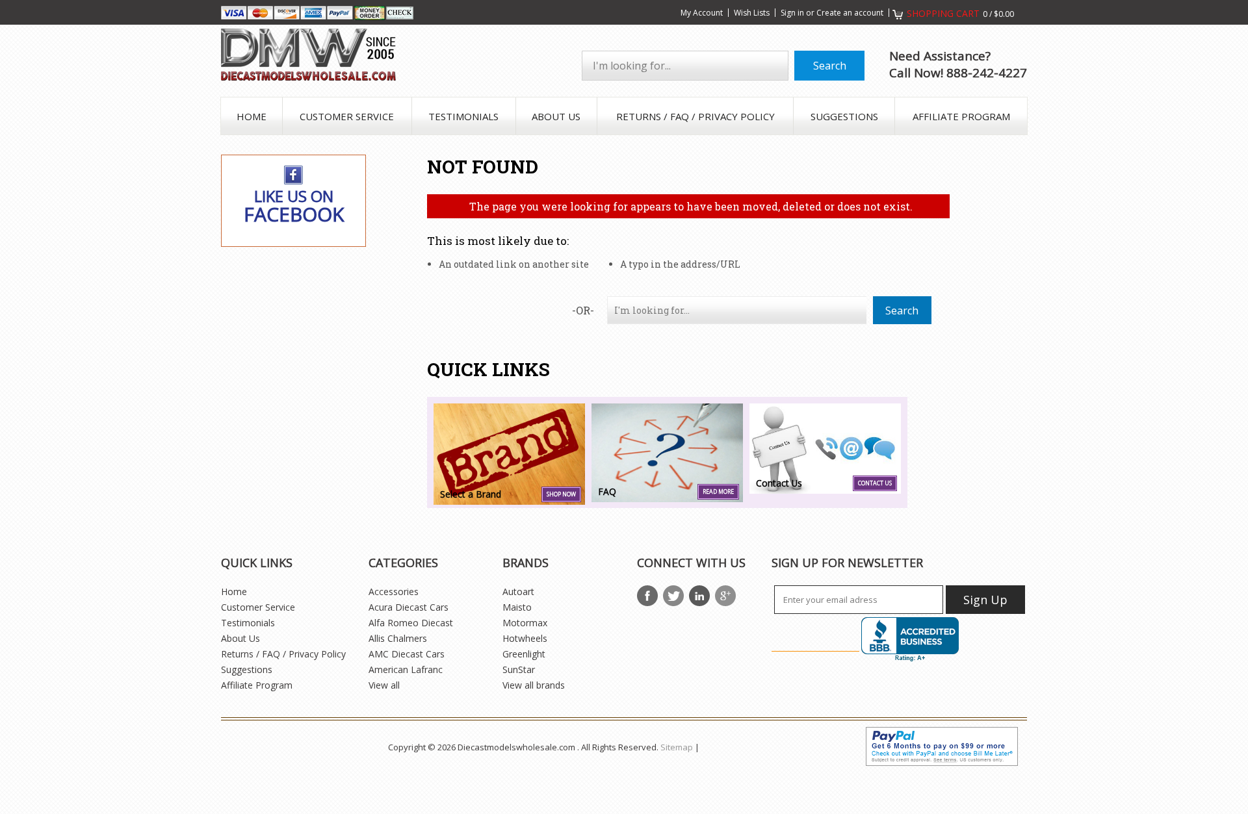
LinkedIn (699, 595)
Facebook (647, 595)
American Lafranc (406, 669)
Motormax (524, 623)
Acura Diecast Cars (408, 607)
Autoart (518, 591)
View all (384, 685)
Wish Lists (752, 12)
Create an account (849, 12)
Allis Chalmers (398, 638)
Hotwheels (524, 638)
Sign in (792, 12)
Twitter (673, 595)
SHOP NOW (561, 494)
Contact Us (875, 483)
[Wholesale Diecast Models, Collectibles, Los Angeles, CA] (910, 639)
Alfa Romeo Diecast (411, 623)
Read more (718, 492)
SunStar (518, 669)
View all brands (533, 685)
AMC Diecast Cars (407, 654)
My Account (702, 12)
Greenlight (523, 654)
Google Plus (725, 595)
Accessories (394, 591)
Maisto (517, 607)
